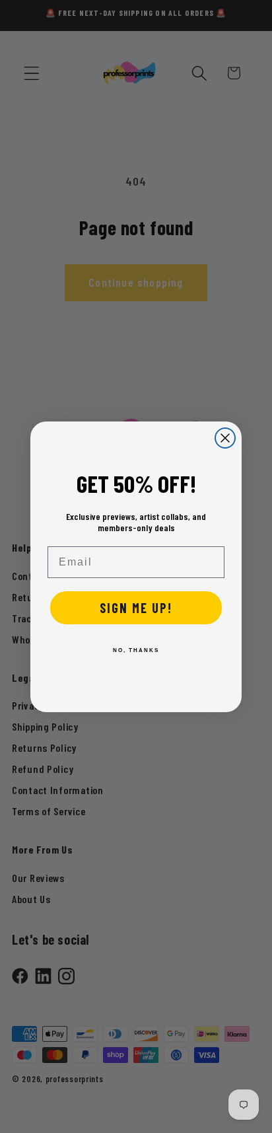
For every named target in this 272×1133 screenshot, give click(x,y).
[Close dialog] (225, 438)
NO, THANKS (136, 650)
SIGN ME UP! (136, 608)
